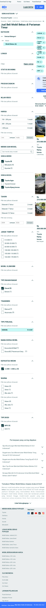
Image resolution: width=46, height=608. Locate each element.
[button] (5, 2)
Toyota (4, 512)
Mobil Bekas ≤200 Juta (9, 562)
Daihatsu (4, 515)
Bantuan (4, 605)
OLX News (5, 586)
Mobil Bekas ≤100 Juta (9, 556)
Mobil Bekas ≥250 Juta (9, 568)
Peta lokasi (11, 605)
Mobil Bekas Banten (8, 541)
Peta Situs (5, 577)
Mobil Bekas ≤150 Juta (9, 559)
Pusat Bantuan (6, 594)
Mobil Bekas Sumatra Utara (10, 547)
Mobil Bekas (16, 21)
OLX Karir (5, 583)
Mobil (9, 21)
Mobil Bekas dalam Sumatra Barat (31, 21)
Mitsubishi (5, 525)
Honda (4, 518)
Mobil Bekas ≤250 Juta (9, 565)
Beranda (3, 21)
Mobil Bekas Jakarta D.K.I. (9, 535)
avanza (15, 18)
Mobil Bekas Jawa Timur (9, 544)
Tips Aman (5, 601)
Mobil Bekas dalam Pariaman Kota (44, 21)
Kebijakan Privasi (7, 597)
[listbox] (44, 33)
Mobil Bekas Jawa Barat (9, 538)
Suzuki (4, 521)
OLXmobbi (5, 580)
